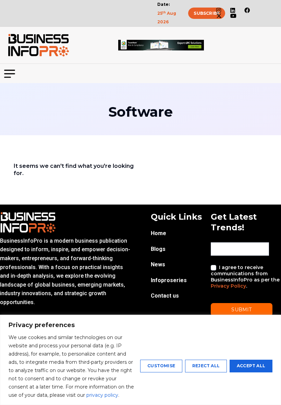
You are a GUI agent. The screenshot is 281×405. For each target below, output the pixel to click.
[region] (140, 360)
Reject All (206, 365)
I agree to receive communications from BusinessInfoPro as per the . (245, 276)
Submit (241, 309)
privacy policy (102, 395)
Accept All (251, 365)
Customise (161, 365)
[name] (38, 45)
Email (218, 236)
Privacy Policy (228, 286)
